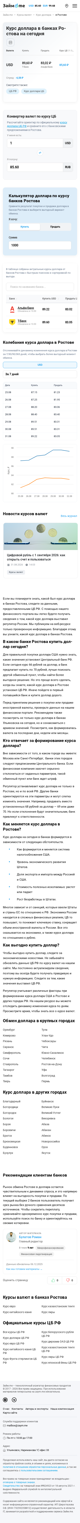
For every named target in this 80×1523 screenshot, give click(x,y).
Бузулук (8, 1152)
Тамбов (7, 1075)
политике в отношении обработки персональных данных (34, 1467)
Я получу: (12, 159)
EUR (45, 5)
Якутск (46, 1152)
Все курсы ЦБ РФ (14, 1332)
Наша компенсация (62, 1408)
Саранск (8, 1047)
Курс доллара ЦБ (34, 91)
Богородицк (10, 1107)
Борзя (7, 1124)
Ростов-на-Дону (52, 1064)
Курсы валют (16, 572)
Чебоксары (49, 1041)
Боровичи (9, 1130)
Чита (45, 1047)
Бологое (8, 1118)
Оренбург (9, 1029)
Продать (55, 226)
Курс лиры (48, 1312)
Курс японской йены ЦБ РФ (59, 1362)
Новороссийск (51, 1141)
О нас (6, 1408)
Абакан (46, 1130)
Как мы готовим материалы (24, 1269)
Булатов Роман (30, 1237)
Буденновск (10, 1147)
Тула (44, 1029)
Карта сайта (10, 1412)
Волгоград (48, 1075)
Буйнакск (48, 1101)
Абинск (46, 1135)
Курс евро (9, 1306)
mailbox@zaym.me (17, 1425)
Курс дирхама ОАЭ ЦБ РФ (58, 1341)
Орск (45, 1147)
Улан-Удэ (47, 1035)
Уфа (44, 1069)
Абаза (45, 1124)
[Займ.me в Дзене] (5, 1400)
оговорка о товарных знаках (19, 1482)
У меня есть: (14, 135)
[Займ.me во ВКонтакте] (14, 1400)
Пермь (46, 1081)
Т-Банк (25, 67)
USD (31, 5)
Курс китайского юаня (17, 1312)
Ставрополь (10, 1064)
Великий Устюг (51, 1112)
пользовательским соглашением (39, 1470)
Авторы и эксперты (36, 1408)
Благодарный (11, 1101)
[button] (67, 6)
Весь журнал (69, 515)
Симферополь (12, 1052)
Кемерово (9, 1035)
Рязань (7, 1041)
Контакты (17, 1408)
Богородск (10, 1112)
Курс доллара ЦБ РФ (16, 1337)
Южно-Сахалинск (53, 1052)
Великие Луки (50, 1107)
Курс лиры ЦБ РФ (53, 1356)
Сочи (6, 1058)
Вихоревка (48, 1118)
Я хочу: (13, 219)
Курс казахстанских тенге (58, 1306)
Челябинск (49, 1058)
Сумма (13, 237)
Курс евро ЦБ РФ (13, 1343)
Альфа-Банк (47, 67)
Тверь (6, 1081)
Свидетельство (11, 1485)
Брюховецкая (11, 1141)
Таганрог (8, 1069)
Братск (7, 1135)
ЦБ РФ (13, 91)
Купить (25, 226)
